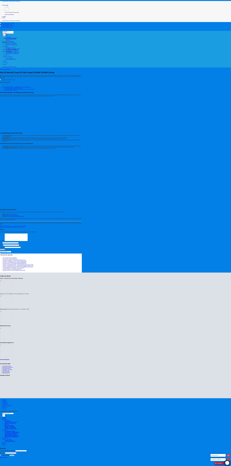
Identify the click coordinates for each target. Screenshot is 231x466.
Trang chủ (5, 31)
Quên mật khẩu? (3, 457)
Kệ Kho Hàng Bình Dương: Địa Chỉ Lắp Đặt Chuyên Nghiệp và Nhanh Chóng (18, 266)
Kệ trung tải (4, 403)
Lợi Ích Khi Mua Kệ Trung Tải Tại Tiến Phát (12, 88)
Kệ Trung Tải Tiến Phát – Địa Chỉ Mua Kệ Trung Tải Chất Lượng (17, 87)
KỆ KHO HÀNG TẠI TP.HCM (11, 51)
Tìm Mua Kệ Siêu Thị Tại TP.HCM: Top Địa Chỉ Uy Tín (13, 268)
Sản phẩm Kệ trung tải (10, 47)
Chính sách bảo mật (6, 368)
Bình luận (2, 240)
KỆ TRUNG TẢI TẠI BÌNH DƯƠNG (13, 49)
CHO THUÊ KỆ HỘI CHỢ (11, 59)
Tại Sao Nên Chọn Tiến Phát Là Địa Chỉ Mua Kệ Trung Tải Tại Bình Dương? (20, 89)
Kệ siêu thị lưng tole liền (11, 39)
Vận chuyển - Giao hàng (7, 369)
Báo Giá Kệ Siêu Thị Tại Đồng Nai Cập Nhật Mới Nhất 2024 (14, 263)
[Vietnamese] (79, 3)
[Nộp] (3, 415)
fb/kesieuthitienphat (4, 359)
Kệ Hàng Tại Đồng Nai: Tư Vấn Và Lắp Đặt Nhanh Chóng (14, 260)
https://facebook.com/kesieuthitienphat (15, 216)
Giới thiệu (4, 16)
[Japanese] (76, 3)
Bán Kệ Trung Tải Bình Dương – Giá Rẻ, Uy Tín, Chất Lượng (12, 227)
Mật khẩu (2, 453)
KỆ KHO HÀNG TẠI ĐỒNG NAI (12, 53)
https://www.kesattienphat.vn (12, 215)
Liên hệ (3, 17)
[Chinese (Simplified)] (73, 3)
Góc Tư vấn (5, 62)
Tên (1, 242)
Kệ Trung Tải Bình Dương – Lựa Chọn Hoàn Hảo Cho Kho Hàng (13, 226)
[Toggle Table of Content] (1, 85)
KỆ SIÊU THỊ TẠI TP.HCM (11, 43)
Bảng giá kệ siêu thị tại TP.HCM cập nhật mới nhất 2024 (14, 270)
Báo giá (4, 60)
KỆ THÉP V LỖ (6, 55)
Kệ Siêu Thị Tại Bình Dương (11, 44)
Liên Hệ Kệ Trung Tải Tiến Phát (10, 90)
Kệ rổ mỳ (8, 40)
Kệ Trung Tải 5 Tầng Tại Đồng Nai (9, 257)
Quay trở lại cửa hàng (9, 14)
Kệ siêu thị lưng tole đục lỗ (11, 38)
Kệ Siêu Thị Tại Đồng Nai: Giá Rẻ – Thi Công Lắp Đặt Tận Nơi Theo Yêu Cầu (18, 264)
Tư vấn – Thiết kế (9, 58)
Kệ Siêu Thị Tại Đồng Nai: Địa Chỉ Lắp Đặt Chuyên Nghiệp (14, 262)
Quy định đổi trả (5, 370)
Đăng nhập (12, 455)
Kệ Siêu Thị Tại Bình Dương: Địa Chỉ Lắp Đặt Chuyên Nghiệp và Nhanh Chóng (18, 265)
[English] (74, 3)
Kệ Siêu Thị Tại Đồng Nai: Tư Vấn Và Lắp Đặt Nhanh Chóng (15, 261)
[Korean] (77, 3)
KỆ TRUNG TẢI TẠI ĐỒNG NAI (12, 50)
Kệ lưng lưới (8, 36)
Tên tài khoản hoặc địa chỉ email (7, 450)
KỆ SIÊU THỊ (5, 35)
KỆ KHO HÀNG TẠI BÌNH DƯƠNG (13, 52)
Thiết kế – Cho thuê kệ (7, 56)
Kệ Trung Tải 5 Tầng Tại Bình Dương (10, 258)
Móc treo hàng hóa (10, 41)
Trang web (2, 247)
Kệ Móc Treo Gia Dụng (10, 42)
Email (1, 245)
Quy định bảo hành (6, 371)
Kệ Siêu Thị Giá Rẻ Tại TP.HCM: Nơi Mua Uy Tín (12, 269)
